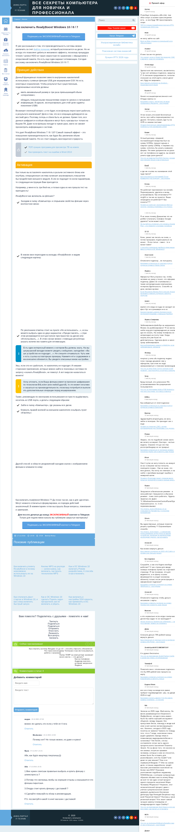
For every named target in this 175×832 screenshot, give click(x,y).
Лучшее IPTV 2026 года (116, 57)
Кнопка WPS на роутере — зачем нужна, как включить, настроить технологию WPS (53, 570)
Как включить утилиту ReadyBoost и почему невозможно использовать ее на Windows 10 (24, 571)
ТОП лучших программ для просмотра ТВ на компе (53, 147)
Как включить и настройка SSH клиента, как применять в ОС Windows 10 (81, 600)
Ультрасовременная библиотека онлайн (117, 43)
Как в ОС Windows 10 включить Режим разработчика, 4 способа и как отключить (81, 570)
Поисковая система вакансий (116, 51)
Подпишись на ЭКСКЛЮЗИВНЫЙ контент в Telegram (53, 36)
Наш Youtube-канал (117, 28)
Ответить (28, 729)
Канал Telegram (117, 36)
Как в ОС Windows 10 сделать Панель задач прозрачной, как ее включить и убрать (52, 600)
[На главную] (5, 21)
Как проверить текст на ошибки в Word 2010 (50, 152)
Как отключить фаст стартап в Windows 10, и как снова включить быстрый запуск (26, 600)
